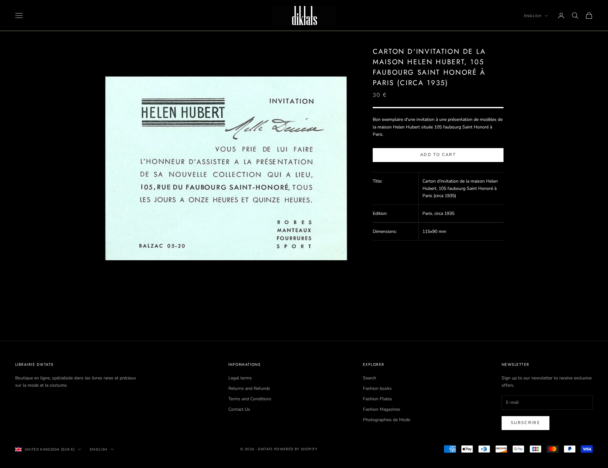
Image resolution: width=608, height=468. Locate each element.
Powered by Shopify (296, 449)
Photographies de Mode (386, 420)
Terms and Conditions (249, 399)
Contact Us (239, 409)
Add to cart (438, 155)
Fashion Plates (377, 399)
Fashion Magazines (381, 409)
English (533, 15)
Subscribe (525, 423)
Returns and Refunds (249, 388)
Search (369, 378)
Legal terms (240, 378)
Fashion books (377, 388)
